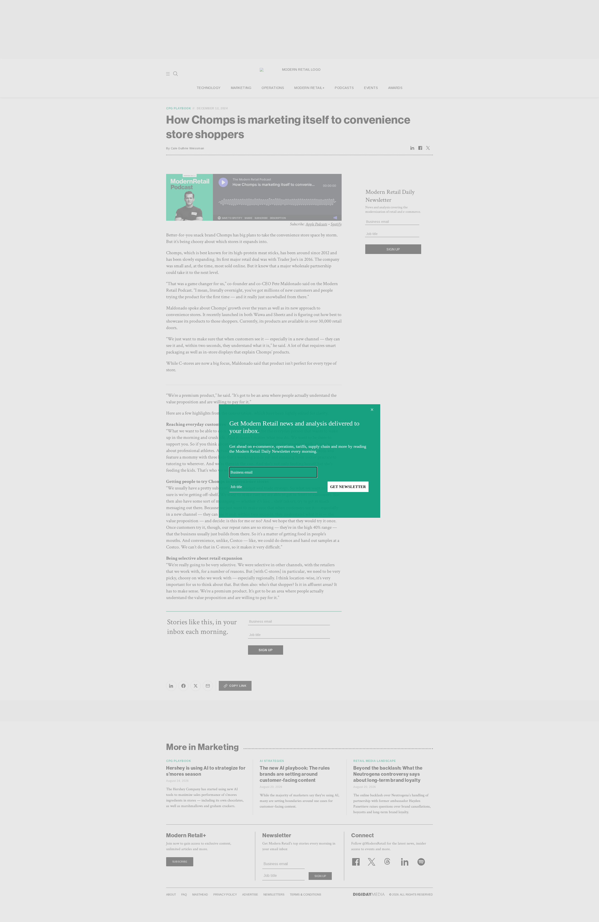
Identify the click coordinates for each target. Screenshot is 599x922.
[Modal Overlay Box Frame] (299, 461)
